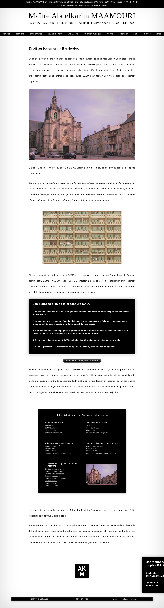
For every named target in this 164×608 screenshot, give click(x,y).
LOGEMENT (123, 34)
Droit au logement (52, 483)
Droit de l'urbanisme (52, 476)
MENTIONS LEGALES (39, 599)
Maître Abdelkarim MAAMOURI (82, 15)
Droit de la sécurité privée (55, 469)
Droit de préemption (52, 485)
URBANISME (73, 34)
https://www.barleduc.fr (53, 433)
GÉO (135, 34)
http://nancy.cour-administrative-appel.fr (101, 453)
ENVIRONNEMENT (55, 34)
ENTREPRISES (36, 34)
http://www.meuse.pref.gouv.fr (97, 433)
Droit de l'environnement (54, 474)
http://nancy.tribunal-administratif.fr (58, 453)
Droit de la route (51, 481)
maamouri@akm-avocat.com (125, 599)
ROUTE (110, 34)
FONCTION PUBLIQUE (93, 34)
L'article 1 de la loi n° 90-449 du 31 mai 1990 (52, 168)
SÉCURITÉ (20, 34)
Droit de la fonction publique (56, 478)
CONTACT (146, 34)
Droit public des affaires (54, 471)
